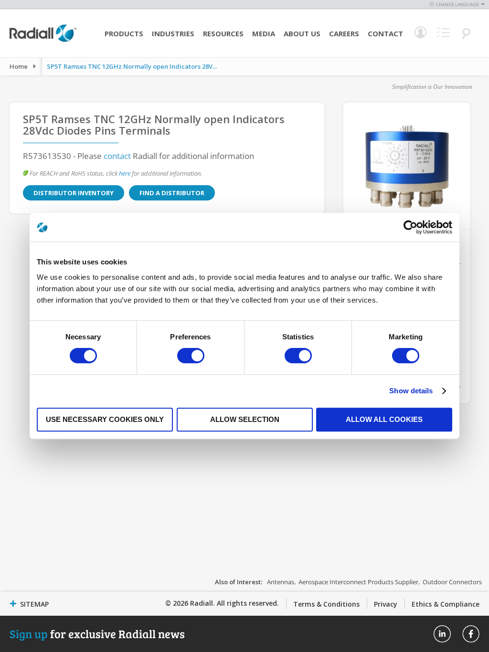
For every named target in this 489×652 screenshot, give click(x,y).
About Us (302, 33)
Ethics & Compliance (445, 604)
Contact (385, 33)
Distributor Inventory (73, 193)
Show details (411, 391)
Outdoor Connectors (452, 582)
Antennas (280, 582)
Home (19, 66)
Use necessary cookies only (105, 419)
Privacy (385, 604)
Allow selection (244, 419)
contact (117, 155)
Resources (223, 33)
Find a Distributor (171, 193)
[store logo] (43, 40)
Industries (173, 33)
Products (124, 33)
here (124, 173)
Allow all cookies (384, 419)
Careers (344, 33)
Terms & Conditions (326, 604)
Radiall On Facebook (470, 633)
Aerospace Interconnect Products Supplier (358, 582)
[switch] (190, 356)
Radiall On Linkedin (442, 633)
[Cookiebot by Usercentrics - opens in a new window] (410, 227)
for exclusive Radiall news (97, 633)
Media (263, 33)
